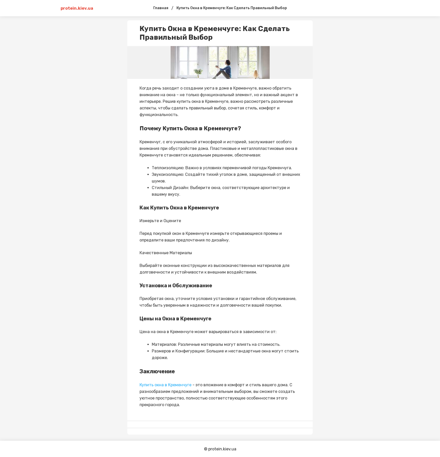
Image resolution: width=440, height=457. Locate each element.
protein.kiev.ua (77, 8)
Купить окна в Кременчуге (165, 384)
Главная (160, 8)
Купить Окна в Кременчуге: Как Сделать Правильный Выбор (231, 8)
